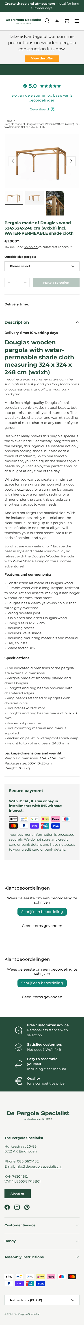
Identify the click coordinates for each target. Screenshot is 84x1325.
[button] (67, 21)
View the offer (42, 58)
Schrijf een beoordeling (42, 912)
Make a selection (56, 282)
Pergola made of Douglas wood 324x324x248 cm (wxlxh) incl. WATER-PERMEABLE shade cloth (42, 125)
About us (18, 1193)
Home (8, 120)
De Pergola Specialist (27, 1314)
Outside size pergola (20, 256)
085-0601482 (28, 1161)
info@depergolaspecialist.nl (39, 1166)
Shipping (31, 247)
